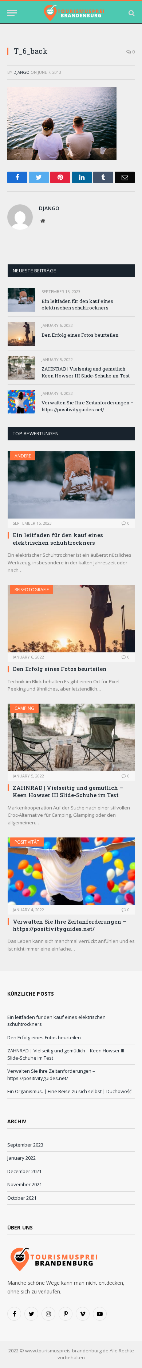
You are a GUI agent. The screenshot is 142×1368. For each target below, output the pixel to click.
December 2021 (24, 1171)
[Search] (131, 13)
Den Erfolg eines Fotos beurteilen (80, 335)
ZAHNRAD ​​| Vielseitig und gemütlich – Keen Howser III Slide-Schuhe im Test (86, 372)
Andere (23, 456)
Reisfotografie (32, 590)
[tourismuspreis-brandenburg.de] (73, 13)
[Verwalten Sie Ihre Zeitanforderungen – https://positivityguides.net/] (21, 401)
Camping (24, 708)
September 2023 (25, 1144)
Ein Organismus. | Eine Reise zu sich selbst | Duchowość (69, 1091)
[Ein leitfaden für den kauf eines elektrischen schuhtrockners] (21, 300)
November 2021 (24, 1184)
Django (21, 72)
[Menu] (12, 13)
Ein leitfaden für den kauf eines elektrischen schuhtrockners (77, 304)
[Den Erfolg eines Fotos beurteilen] (21, 333)
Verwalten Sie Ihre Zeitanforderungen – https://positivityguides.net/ (88, 406)
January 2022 (21, 1158)
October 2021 (21, 1198)
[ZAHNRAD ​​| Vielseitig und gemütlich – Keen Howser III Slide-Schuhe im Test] (21, 368)
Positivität (27, 842)
